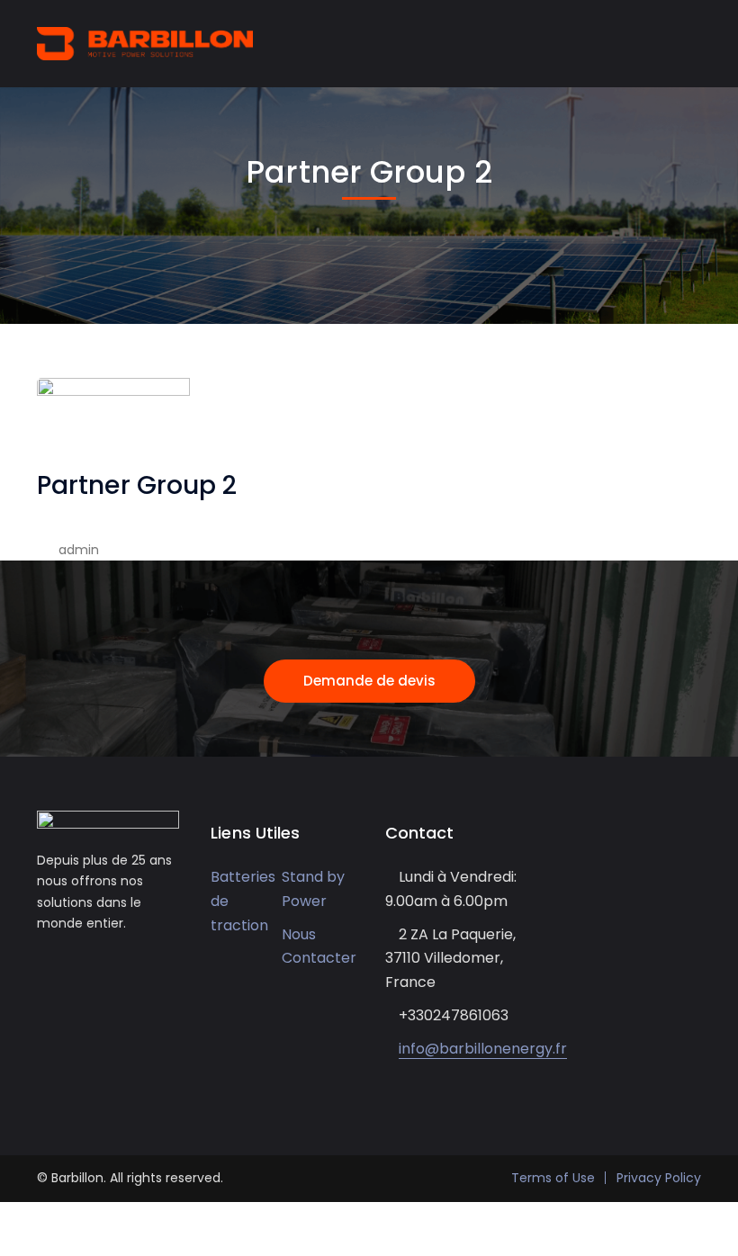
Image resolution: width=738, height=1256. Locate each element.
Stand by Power (313, 888)
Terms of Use (553, 1178)
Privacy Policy (658, 1178)
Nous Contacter (319, 946)
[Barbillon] (145, 41)
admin (78, 550)
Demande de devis (369, 680)
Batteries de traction (243, 900)
